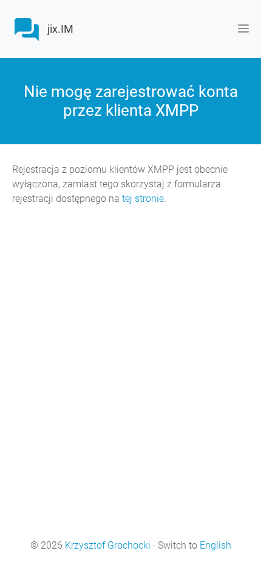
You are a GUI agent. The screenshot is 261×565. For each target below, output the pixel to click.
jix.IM (60, 28)
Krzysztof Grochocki (108, 545)
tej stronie (143, 198)
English (215, 545)
